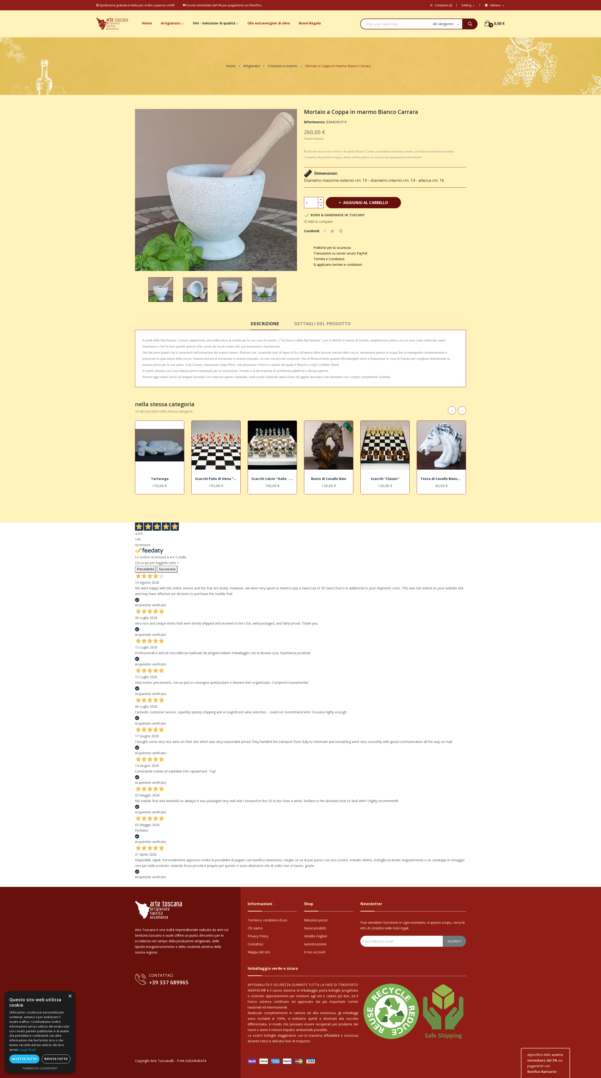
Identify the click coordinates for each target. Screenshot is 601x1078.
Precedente (145, 569)
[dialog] (40, 1032)
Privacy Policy (258, 936)
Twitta (332, 231)
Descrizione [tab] (264, 323)
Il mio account (315, 952)
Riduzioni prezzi (315, 920)
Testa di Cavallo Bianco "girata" (441, 479)
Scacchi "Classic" (385, 479)
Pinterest (341, 231)
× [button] (70, 996)
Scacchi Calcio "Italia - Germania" (272, 479)
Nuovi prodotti (315, 928)
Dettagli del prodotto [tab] (322, 323)
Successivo (167, 569)
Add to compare (320, 221)
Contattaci (255, 944)
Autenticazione (315, 944)
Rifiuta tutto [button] (56, 1059)
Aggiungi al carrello (365, 202)
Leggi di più (28, 1050)
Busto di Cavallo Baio (328, 479)
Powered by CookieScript (40, 1068)
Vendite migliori (315, 936)
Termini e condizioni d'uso (267, 920)
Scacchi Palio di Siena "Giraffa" (216, 479)
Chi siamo (255, 928)
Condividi (325, 231)
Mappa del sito (259, 952)
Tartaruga (160, 479)
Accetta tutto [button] (24, 1059)
